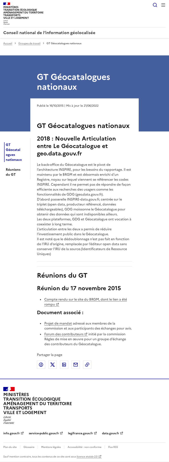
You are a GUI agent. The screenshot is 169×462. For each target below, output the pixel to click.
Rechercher (155, 5)
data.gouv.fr (110, 433)
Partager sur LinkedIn (64, 365)
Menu (163, 5)
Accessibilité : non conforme (84, 447)
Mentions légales (51, 447)
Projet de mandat (58, 323)
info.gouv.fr (11, 433)
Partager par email (76, 365)
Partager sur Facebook (41, 365)
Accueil (7, 43)
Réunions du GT (13, 172)
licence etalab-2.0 (87, 456)
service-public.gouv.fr (44, 433)
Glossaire (28, 447)
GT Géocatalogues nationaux (14, 152)
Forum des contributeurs (63, 334)
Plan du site (10, 447)
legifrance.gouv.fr (80, 433)
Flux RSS (113, 447)
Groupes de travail (29, 43)
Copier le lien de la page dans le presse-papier (87, 365)
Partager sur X (52, 365)
